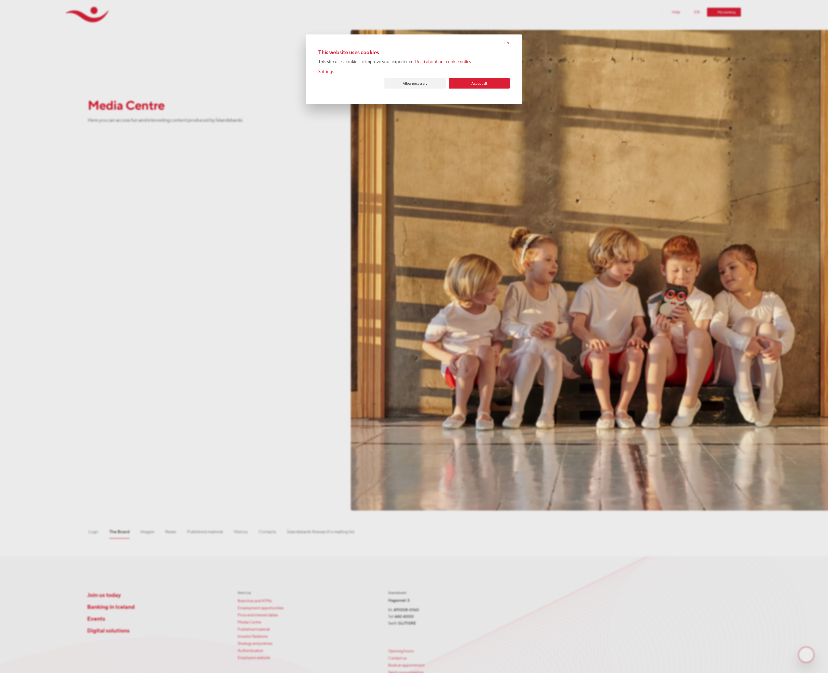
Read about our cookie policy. (443, 61)
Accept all (479, 83)
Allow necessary (415, 83)
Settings (326, 71)
